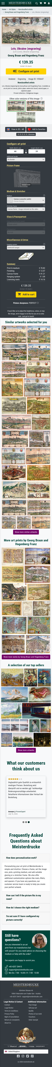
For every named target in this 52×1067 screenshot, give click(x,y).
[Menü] (3, 3)
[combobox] (26, 159)
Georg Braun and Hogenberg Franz (17, 12)
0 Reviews (31, 134)
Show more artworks (26, 750)
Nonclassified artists (25, 9)
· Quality (30, 1011)
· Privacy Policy (9, 1014)
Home (4, 9)
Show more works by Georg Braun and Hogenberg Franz (26, 657)
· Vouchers (31, 1017)
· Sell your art (32, 1008)
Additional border (12, 156)
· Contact (7, 1005)
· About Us (7, 1023)
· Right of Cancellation (11, 1017)
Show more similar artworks (26, 532)
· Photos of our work (35, 1014)
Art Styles (12, 9)
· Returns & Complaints (12, 1020)
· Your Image (32, 1005)
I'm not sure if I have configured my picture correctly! (22, 918)
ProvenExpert (20, 812)
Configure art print (28, 71)
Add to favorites (38, 129)
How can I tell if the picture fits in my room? (23, 897)
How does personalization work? (21, 857)
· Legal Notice (8, 1008)
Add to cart (27, 294)
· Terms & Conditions (11, 1011)
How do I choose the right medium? (22, 907)
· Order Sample (33, 1020)
